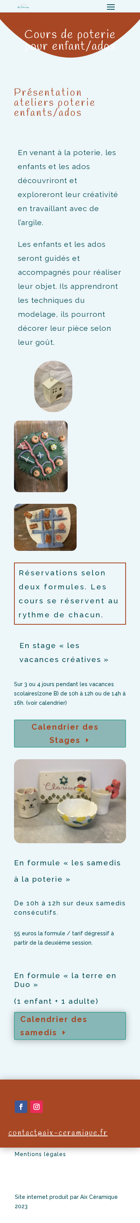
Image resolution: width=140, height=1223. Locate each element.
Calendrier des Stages (65, 733)
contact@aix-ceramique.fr (58, 1133)
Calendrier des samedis (54, 1026)
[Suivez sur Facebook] (21, 1107)
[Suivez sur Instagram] (36, 1107)
